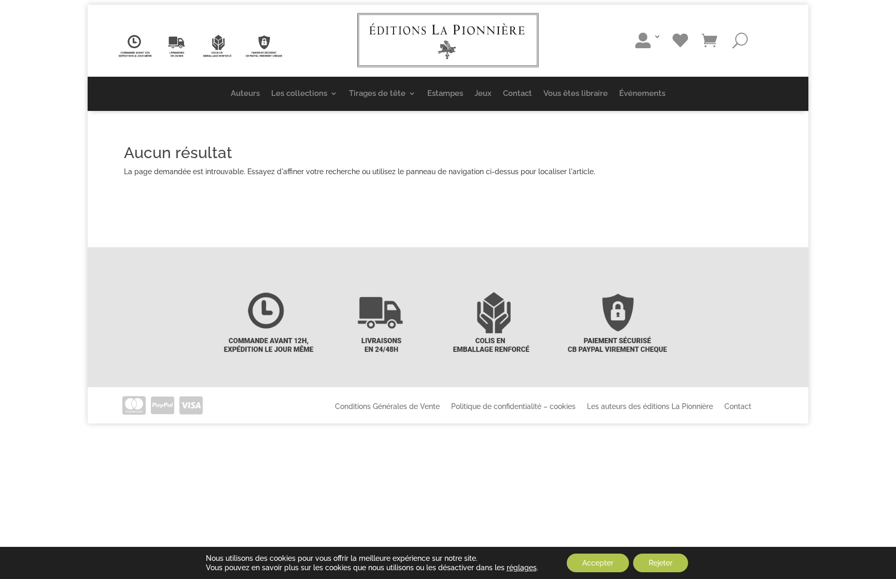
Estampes (445, 93)
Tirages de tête (377, 93)
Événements (642, 93)
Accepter (597, 563)
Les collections (299, 93)
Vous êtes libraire (575, 93)
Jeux (483, 93)
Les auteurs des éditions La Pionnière (650, 406)
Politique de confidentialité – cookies (513, 406)
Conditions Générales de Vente (387, 406)
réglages (522, 567)
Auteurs (245, 93)
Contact (517, 93)
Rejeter (661, 563)
